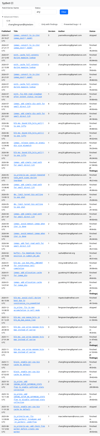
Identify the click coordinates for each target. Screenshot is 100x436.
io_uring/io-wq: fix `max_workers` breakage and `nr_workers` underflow (27, 419)
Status (37, 8)
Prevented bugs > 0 (72, 24)
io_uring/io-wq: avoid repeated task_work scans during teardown (29, 177)
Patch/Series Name (10, 8)
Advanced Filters (11, 17)
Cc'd (8, 20)
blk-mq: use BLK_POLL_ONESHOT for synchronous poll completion (28, 265)
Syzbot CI (7, 3)
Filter (63, 11)
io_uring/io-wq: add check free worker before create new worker (29, 429)
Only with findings (49, 24)
